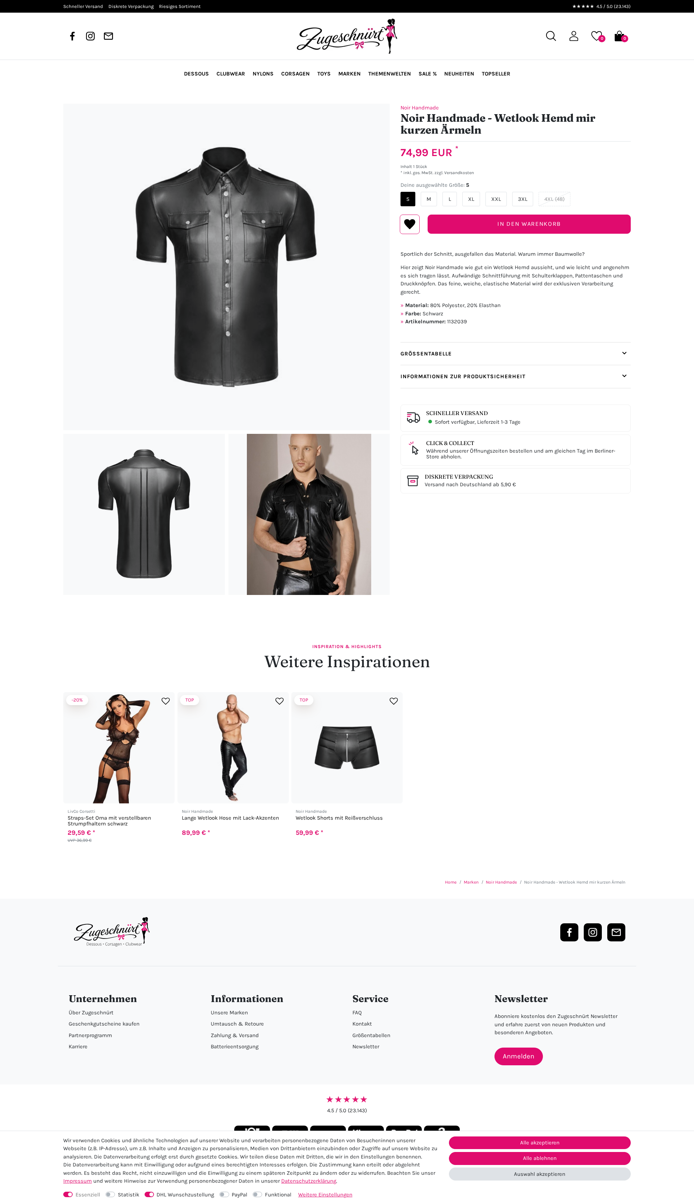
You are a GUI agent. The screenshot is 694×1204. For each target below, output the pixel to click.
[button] (574, 36)
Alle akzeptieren (540, 1142)
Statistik (128, 1194)
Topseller (496, 73)
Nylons (263, 73)
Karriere (78, 1046)
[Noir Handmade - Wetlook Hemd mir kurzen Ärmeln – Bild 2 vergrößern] (144, 514)
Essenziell (88, 1194)
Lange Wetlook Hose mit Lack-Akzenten (230, 818)
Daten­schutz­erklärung (308, 1181)
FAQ (357, 1012)
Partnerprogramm (90, 1035)
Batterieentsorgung (234, 1046)
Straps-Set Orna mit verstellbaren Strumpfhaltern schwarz (109, 821)
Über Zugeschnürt (91, 1012)
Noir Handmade (419, 107)
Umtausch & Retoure (237, 1023)
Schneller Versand (457, 413)
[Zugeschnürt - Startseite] (347, 36)
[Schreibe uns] (108, 36)
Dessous (196, 73)
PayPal (239, 1194)
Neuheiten (459, 73)
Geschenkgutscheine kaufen (104, 1023)
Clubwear (231, 73)
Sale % (428, 73)
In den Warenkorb (529, 223)
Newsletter (365, 1046)
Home (451, 882)
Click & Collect (450, 443)
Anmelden (518, 1056)
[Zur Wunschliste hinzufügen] (165, 701)
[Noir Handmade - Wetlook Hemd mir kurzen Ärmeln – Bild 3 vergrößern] (309, 514)
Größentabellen (371, 1035)
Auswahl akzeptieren (539, 1174)
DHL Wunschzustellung (185, 1194)
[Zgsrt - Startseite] (114, 932)
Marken (349, 73)
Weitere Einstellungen (325, 1194)
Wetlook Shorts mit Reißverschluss (339, 818)
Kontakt (362, 1023)
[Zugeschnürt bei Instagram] (90, 36)
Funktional (278, 1194)
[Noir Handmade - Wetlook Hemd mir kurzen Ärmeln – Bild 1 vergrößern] (226, 267)
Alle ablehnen (540, 1158)
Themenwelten (389, 73)
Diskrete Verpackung (459, 476)
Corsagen (295, 73)
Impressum (77, 1181)
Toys (324, 73)
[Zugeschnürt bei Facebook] (72, 36)
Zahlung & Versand (235, 1035)
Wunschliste (410, 224)
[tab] (515, 353)
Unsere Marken (229, 1012)
